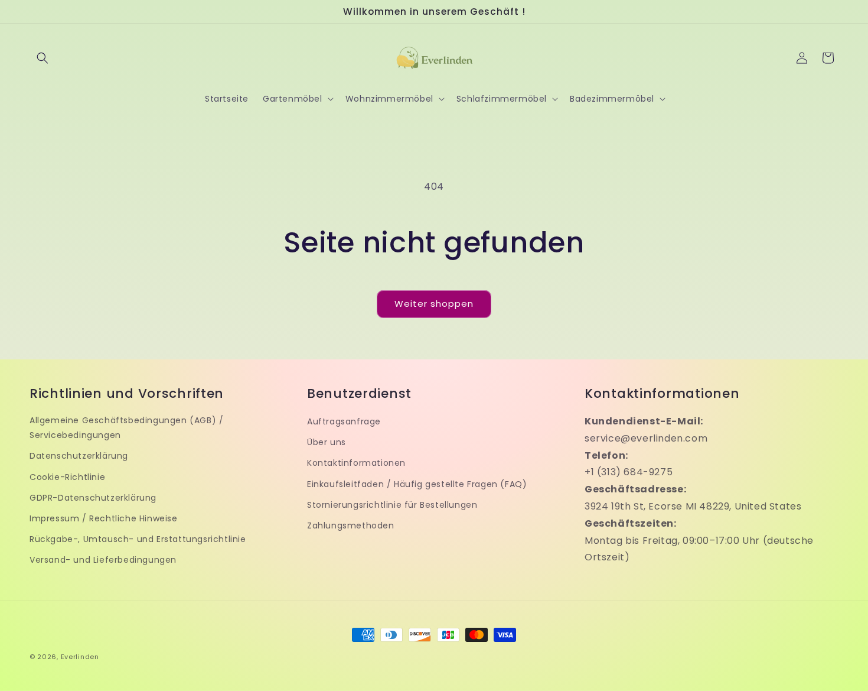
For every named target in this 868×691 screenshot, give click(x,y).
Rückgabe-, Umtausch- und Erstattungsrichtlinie (138, 539)
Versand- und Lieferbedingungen (103, 560)
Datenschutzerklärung (79, 456)
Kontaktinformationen (356, 463)
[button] (43, 58)
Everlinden (80, 656)
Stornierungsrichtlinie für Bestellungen (392, 505)
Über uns (326, 442)
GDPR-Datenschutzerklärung (93, 498)
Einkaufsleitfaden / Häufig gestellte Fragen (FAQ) (417, 484)
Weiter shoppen (434, 303)
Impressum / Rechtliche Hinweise (104, 518)
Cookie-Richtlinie (67, 477)
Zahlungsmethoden (350, 525)
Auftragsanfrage (344, 421)
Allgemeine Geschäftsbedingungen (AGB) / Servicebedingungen (126, 427)
